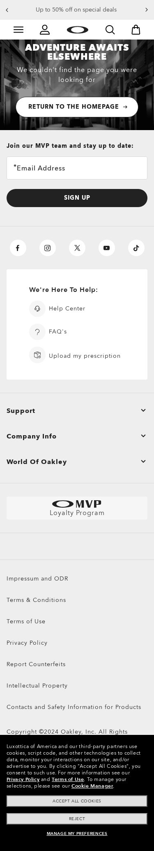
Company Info (32, 436)
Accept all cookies (77, 801)
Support (21, 410)
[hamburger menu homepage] (18, 30)
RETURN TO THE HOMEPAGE (73, 107)
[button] (7, 9)
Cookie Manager (92, 786)
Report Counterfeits (36, 664)
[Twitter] (77, 248)
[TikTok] (136, 248)
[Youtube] (107, 248)
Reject (77, 819)
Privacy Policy (27, 643)
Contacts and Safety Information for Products (74, 707)
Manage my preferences (77, 834)
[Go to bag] (135, 30)
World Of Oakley (37, 461)
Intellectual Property (37, 686)
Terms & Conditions (36, 600)
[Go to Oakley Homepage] (77, 30)
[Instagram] (47, 248)
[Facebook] (18, 248)
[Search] (110, 30)
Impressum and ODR (37, 579)
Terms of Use (26, 621)
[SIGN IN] (45, 30)
